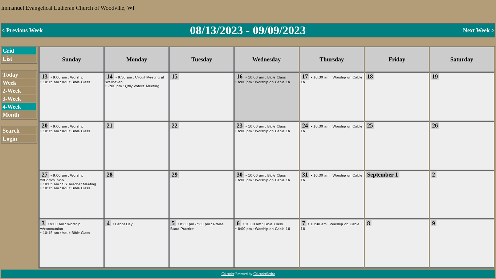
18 (370, 76)
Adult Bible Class (76, 82)
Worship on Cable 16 (272, 82)
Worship (77, 77)
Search (11, 131)
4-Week (12, 107)
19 (435, 76)
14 (110, 76)
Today (10, 75)
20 (45, 125)
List (7, 59)
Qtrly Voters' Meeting (142, 86)
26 (435, 125)
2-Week (12, 91)
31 (305, 174)
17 (305, 76)
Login (10, 139)
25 (370, 125)
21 (110, 125)
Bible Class (276, 77)
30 (240, 174)
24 (305, 125)
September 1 (382, 174)
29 (175, 174)
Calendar (227, 274)
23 (240, 125)
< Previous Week (22, 30)
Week (9, 83)
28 (110, 174)
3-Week (12, 99)
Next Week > (479, 30)
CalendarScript (264, 274)
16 (240, 76)
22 (175, 125)
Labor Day (124, 224)
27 (45, 174)
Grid (8, 51)
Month (11, 115)
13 (45, 76)
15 (175, 76)
